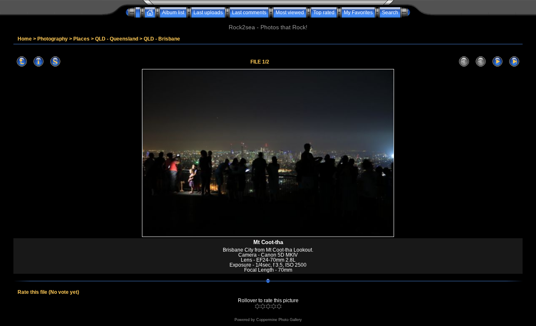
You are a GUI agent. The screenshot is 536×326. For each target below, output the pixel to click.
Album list (173, 12)
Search (390, 12)
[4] (273, 306)
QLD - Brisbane (162, 39)
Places (81, 39)
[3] (268, 306)
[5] (279, 306)
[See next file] (497, 61)
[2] (262, 306)
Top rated (324, 12)
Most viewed (290, 12)
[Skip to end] (514, 61)
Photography (52, 39)
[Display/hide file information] (38, 61)
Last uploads (208, 12)
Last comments (249, 12)
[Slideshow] (55, 61)
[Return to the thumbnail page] (21, 61)
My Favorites (358, 12)
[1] (257, 306)
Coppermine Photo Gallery (279, 320)
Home (25, 39)
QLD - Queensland (116, 39)
